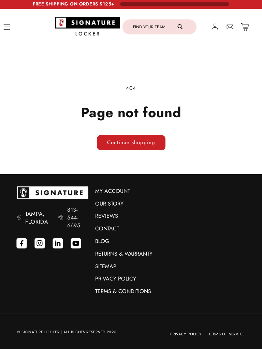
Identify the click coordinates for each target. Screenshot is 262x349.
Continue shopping (131, 142)
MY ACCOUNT (112, 191)
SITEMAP (105, 266)
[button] (159, 26)
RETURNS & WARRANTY (123, 254)
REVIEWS (106, 216)
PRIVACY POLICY (115, 279)
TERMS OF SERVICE (227, 334)
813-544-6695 (73, 217)
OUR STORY (109, 204)
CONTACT (107, 228)
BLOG (102, 241)
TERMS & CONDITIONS (123, 291)
